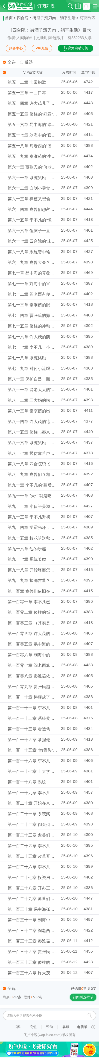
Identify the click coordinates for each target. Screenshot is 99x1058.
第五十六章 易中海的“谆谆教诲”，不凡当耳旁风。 (53, 124)
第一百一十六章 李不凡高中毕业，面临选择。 (50, 761)
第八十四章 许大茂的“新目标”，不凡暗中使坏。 (51, 421)
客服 (65, 1027)
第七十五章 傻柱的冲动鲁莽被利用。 (41, 326)
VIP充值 (42, 48)
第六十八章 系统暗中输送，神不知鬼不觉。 (47, 252)
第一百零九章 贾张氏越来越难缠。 (39, 686)
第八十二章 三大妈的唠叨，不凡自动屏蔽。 (47, 400)
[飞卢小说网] (20, 6)
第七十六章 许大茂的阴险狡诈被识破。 (43, 337)
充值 (33, 1027)
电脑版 (82, 1027)
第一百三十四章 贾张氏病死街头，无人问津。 (50, 951)
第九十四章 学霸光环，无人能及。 (39, 527)
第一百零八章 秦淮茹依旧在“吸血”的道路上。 (49, 676)
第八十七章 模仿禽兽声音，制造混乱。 (43, 453)
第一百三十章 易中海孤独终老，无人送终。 (47, 909)
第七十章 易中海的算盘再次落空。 (39, 273)
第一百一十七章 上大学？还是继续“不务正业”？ (51, 771)
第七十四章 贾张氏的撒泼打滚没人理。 (43, 315)
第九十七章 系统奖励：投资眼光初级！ (43, 559)
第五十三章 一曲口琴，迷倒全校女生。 (43, 93)
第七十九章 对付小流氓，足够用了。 (41, 368)
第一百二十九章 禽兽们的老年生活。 (41, 898)
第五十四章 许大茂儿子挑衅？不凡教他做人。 (50, 103)
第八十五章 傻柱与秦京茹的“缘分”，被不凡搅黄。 (53, 432)
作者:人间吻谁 (19, 38)
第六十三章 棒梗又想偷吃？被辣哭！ (41, 199)
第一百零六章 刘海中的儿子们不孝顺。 (43, 655)
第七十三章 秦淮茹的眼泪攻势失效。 (41, 305)
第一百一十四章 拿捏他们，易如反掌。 (43, 739)
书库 (17, 1027)
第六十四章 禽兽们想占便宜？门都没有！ (45, 209)
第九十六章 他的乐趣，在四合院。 (39, 548)
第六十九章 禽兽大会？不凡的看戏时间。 (45, 262)
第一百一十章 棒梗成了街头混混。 (39, 697)
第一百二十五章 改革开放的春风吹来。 (43, 856)
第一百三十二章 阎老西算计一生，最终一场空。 (52, 930)
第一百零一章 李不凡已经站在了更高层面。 (47, 602)
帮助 (49, 1027)
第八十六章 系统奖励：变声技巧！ (39, 442)
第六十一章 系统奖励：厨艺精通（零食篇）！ (50, 177)
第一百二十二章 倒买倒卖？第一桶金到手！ (47, 824)
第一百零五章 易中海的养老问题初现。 (43, 644)
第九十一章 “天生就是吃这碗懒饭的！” (43, 495)
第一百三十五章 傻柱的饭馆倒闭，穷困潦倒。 (50, 962)
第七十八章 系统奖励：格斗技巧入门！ (43, 358)
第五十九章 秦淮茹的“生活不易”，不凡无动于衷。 (53, 156)
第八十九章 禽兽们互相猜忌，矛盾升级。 (45, 474)
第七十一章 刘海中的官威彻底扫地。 (41, 283)
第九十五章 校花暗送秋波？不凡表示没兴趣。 (50, 538)
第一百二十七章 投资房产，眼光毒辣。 (43, 877)
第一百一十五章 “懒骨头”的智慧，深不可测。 (49, 750)
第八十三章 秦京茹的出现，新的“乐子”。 (45, 411)
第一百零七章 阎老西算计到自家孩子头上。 (47, 665)
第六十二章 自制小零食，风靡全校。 (41, 188)
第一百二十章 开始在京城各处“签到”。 (43, 803)
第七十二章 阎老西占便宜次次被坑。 (41, 294)
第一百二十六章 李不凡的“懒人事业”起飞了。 (49, 867)
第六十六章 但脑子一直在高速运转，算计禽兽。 (52, 230)
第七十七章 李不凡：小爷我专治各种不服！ (47, 347)
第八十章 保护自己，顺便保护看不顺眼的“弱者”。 (53, 379)
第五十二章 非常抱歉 (27, 82)
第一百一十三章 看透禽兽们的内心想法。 (45, 729)
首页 (9, 18)
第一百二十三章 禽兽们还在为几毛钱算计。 (47, 835)
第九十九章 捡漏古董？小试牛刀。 (39, 580)
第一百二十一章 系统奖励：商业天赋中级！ (47, 814)
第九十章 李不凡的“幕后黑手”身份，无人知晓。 (51, 485)
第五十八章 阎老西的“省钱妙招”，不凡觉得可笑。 (53, 146)
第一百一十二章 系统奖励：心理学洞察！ (45, 718)
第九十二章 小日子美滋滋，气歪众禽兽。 (45, 506)
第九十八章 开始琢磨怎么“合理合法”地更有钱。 (51, 570)
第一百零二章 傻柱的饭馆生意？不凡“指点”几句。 (53, 612)
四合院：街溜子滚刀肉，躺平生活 (46, 18)
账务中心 (16, 48)
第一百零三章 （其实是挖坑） (35, 623)
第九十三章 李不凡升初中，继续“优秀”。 (45, 517)
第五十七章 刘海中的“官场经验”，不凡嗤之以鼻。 (53, 135)
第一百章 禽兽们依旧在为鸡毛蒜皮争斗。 (45, 591)
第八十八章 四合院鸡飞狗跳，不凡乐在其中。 (50, 464)
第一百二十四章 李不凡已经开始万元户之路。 (50, 846)
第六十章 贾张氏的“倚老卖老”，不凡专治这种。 (51, 167)
